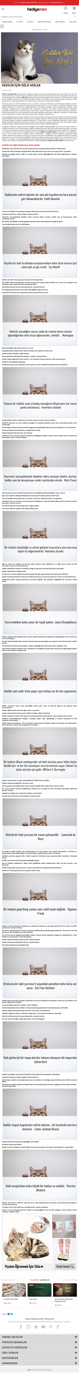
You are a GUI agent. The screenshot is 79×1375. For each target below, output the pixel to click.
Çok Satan (30, 22)
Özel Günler (73, 22)
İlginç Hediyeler (60, 22)
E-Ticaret (33, 1370)
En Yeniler (20, 22)
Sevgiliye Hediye (7, 22)
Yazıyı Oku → (8, 1303)
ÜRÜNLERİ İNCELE (56, 2)
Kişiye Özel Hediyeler (44, 22)
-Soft (29, 1370)
